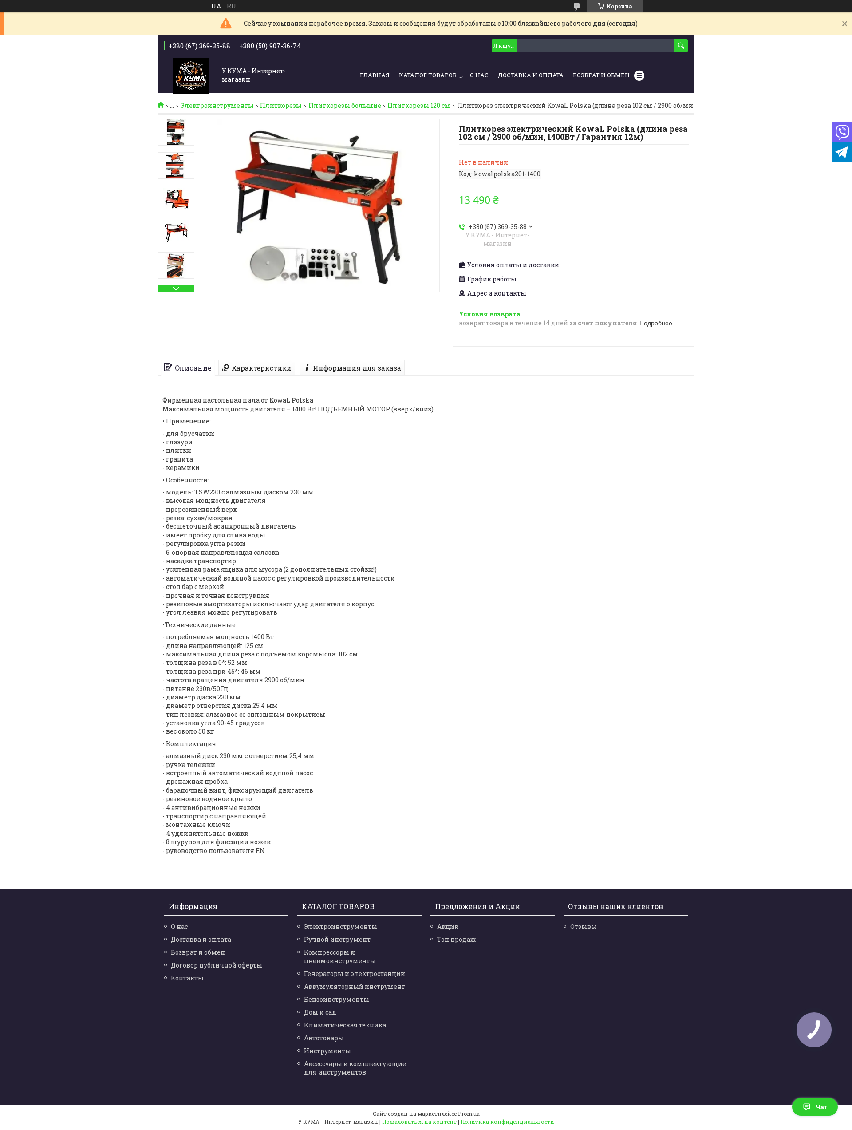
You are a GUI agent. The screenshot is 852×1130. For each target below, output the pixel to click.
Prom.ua (469, 1113)
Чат (821, 1106)
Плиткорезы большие (344, 106)
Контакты (187, 978)
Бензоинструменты (336, 999)
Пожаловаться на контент (419, 1121)
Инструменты (327, 1051)
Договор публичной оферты (216, 965)
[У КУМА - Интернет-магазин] (191, 76)
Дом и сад (320, 1012)
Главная (375, 75)
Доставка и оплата (201, 939)
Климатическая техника (345, 1025)
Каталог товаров (428, 75)
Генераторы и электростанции (354, 973)
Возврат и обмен (601, 75)
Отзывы (583, 926)
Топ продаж (456, 939)
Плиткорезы (281, 106)
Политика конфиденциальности (507, 1121)
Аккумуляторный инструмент (354, 986)
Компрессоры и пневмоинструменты (340, 956)
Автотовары (324, 1038)
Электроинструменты (217, 106)
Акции (448, 926)
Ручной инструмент (337, 939)
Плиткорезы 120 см (418, 106)
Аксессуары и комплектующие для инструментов (355, 1067)
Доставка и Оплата (531, 75)
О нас (479, 75)
